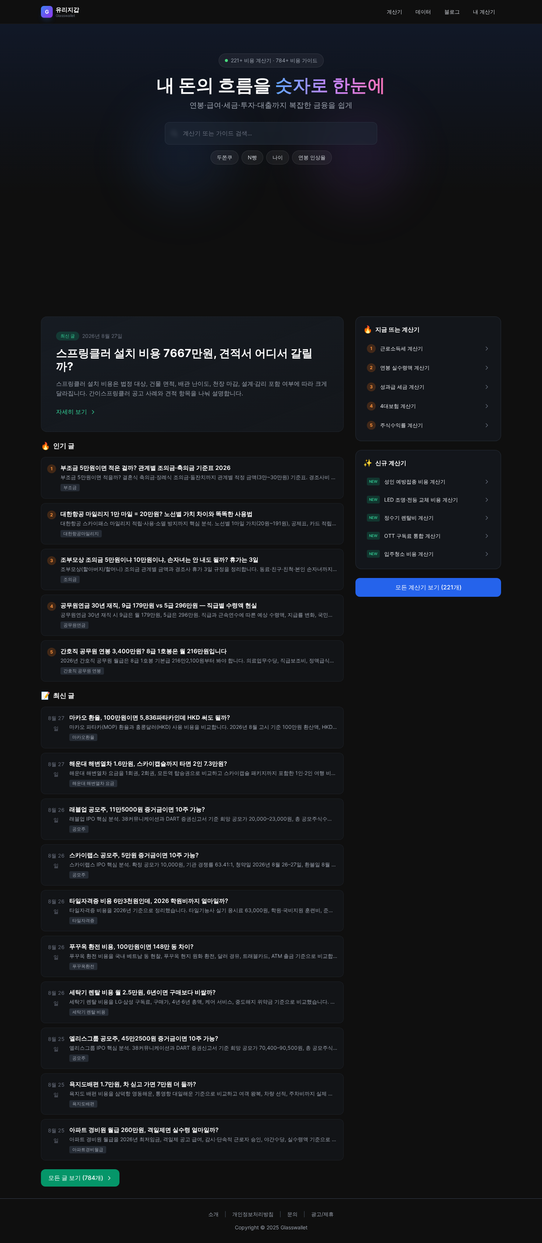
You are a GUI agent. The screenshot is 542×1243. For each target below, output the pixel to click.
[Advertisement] (271, 249)
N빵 (252, 157)
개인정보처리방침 (253, 1214)
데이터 (423, 11)
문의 (292, 1214)
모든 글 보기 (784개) (75, 1177)
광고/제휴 (322, 1214)
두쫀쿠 (224, 157)
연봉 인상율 (312, 157)
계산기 (394, 11)
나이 (277, 157)
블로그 (452, 11)
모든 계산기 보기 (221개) (428, 587)
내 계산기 (484, 11)
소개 (213, 1214)
